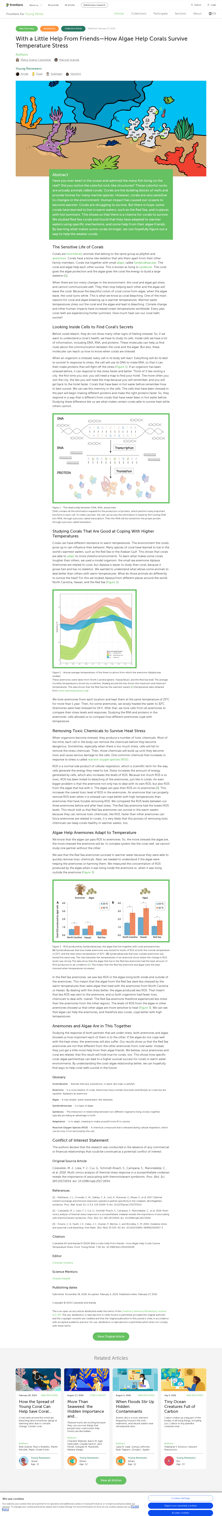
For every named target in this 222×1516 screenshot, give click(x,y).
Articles (119, 13)
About (197, 13)
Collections (138, 13)
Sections (180, 13)
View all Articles (111, 1480)
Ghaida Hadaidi (61, 1278)
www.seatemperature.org (72, 690)
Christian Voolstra (62, 1262)
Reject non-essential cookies (180, 1505)
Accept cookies (180, 1512)
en (214, 13)
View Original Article (111, 1336)
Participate (161, 13)
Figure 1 (121, 367)
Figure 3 (88, 872)
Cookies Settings (180, 1498)
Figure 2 (112, 582)
